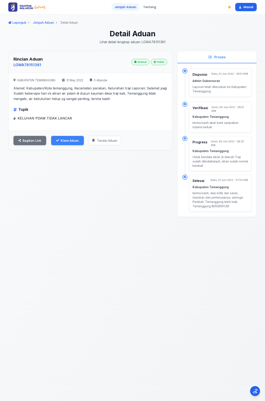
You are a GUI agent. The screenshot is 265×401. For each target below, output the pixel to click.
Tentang (149, 7)
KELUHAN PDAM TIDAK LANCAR (44, 118)
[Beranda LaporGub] (26, 7)
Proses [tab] (219, 57)
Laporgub (19, 22)
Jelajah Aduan (125, 7)
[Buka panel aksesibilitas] (255, 391)
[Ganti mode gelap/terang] (229, 7)
